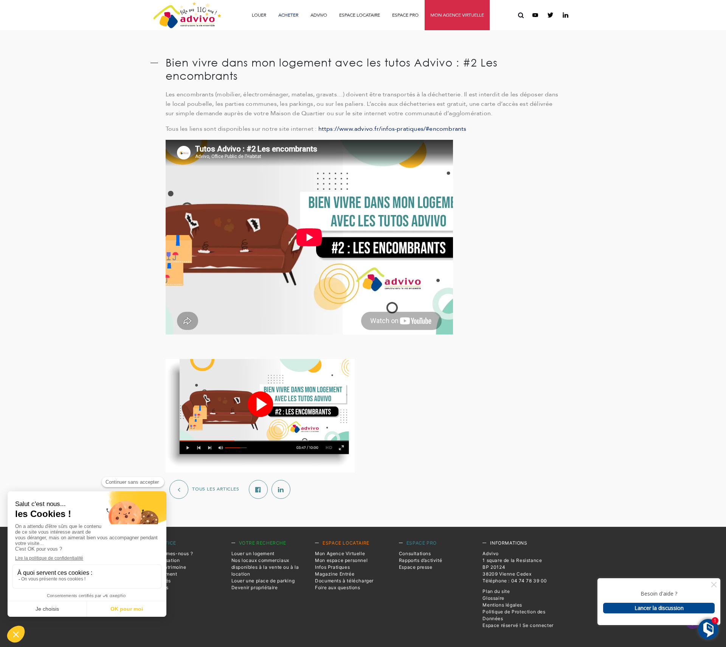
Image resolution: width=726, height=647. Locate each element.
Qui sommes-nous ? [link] (170, 553)
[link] (187, 15)
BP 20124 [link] (493, 567)
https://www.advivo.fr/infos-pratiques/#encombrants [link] (392, 129)
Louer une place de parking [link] (263, 581)
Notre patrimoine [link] (166, 567)
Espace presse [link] (414, 32)
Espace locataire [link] (359, 15)
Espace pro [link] (405, 15)
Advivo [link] (318, 15)
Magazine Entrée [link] (334, 574)
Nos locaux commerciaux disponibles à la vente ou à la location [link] (265, 567)
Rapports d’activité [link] (362, 32)
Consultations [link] (311, 32)
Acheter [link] (288, 15)
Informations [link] (508, 543)
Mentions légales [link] (502, 605)
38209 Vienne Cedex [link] (506, 574)
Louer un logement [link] (253, 553)
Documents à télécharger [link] (344, 581)
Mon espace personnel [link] (341, 560)
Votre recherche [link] (262, 543)
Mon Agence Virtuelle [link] (340, 553)
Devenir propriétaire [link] (254, 587)
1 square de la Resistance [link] (512, 560)
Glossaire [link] (493, 598)
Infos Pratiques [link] (271, 32)
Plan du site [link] (496, 591)
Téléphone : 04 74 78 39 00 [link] (514, 581)
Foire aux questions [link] (449, 32)
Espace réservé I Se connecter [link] (517, 625)
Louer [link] (259, 15)
